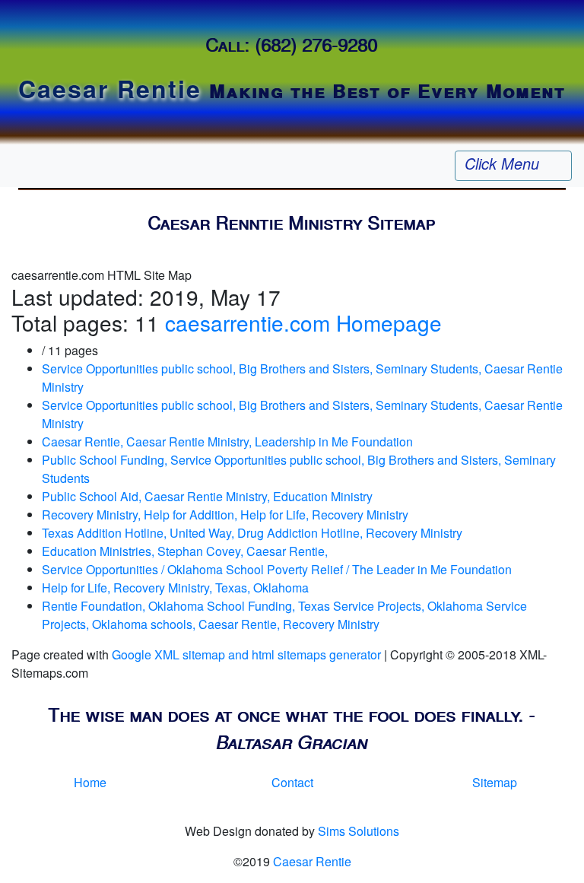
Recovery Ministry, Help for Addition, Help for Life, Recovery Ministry (225, 514)
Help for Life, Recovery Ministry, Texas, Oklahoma (175, 587)
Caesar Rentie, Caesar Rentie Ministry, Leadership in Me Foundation (227, 441)
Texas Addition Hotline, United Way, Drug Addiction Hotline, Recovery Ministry (252, 533)
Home (90, 782)
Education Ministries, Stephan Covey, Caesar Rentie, (185, 551)
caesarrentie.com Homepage (303, 322)
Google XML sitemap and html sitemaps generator (246, 654)
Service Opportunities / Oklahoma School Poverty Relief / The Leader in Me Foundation (277, 569)
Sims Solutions (358, 831)
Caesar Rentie (312, 861)
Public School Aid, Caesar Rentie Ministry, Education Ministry (207, 496)
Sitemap (494, 782)
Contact (292, 782)
